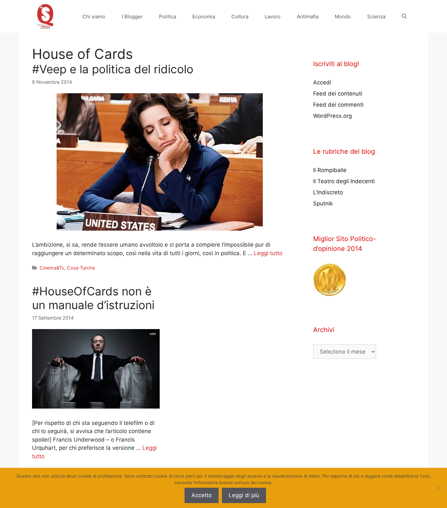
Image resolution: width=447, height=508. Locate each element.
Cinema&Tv (52, 268)
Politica (167, 16)
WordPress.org (332, 116)
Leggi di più (244, 495)
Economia (203, 16)
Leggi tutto (268, 253)
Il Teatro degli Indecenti (344, 181)
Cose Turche (81, 268)
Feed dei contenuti (337, 93)
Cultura (239, 16)
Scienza (376, 16)
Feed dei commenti (338, 104)
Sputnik (323, 203)
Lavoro (272, 16)
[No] (439, 487)
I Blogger (132, 16)
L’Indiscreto (328, 192)
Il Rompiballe (330, 170)
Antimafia (307, 16)
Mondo (343, 16)
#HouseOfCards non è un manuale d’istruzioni (93, 298)
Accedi (322, 82)
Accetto (201, 495)
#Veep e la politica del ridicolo (112, 69)
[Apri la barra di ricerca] (404, 16)
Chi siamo (93, 16)
